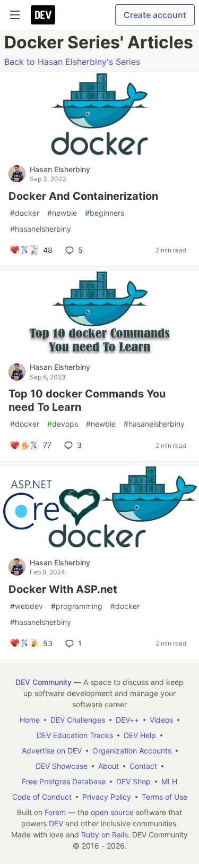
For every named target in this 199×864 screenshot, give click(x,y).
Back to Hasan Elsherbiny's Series (72, 61)
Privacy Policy (106, 796)
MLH (169, 781)
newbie (62, 212)
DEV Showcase (62, 765)
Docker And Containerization (83, 196)
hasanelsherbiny (40, 228)
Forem (55, 812)
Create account (155, 15)
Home (30, 719)
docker (24, 212)
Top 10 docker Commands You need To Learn (87, 400)
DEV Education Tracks (75, 735)
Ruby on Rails (104, 834)
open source (112, 812)
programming (76, 606)
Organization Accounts (131, 750)
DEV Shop (133, 781)
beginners (104, 212)
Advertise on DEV (52, 750)
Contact (143, 765)
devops (62, 423)
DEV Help (140, 735)
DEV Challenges (77, 719)
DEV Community (43, 682)
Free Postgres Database (64, 781)
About (108, 765)
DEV (56, 823)
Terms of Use (164, 796)
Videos (161, 719)
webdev (26, 606)
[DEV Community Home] (43, 15)
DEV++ (127, 719)
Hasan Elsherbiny (60, 169)
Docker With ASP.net (62, 589)
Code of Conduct (42, 796)
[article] (99, 153)
